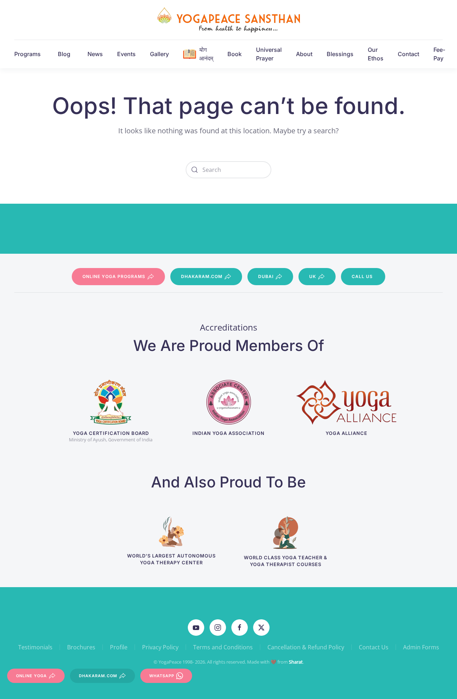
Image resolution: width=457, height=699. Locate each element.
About (304, 54)
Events (126, 54)
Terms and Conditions (223, 647)
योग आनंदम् (206, 54)
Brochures (81, 647)
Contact (408, 54)
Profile (118, 647)
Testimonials (35, 647)
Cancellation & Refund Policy (305, 647)
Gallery (159, 54)
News (95, 54)
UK (312, 276)
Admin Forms (421, 647)
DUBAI (265, 276)
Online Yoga (31, 675)
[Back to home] (228, 20)
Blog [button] (64, 54)
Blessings (340, 54)
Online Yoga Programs (113, 276)
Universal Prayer (269, 54)
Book (234, 54)
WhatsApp (161, 675)
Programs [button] (27, 54)
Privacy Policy (160, 647)
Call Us (362, 276)
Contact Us (373, 647)
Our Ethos (375, 54)
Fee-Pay (439, 54)
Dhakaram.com (201, 276)
